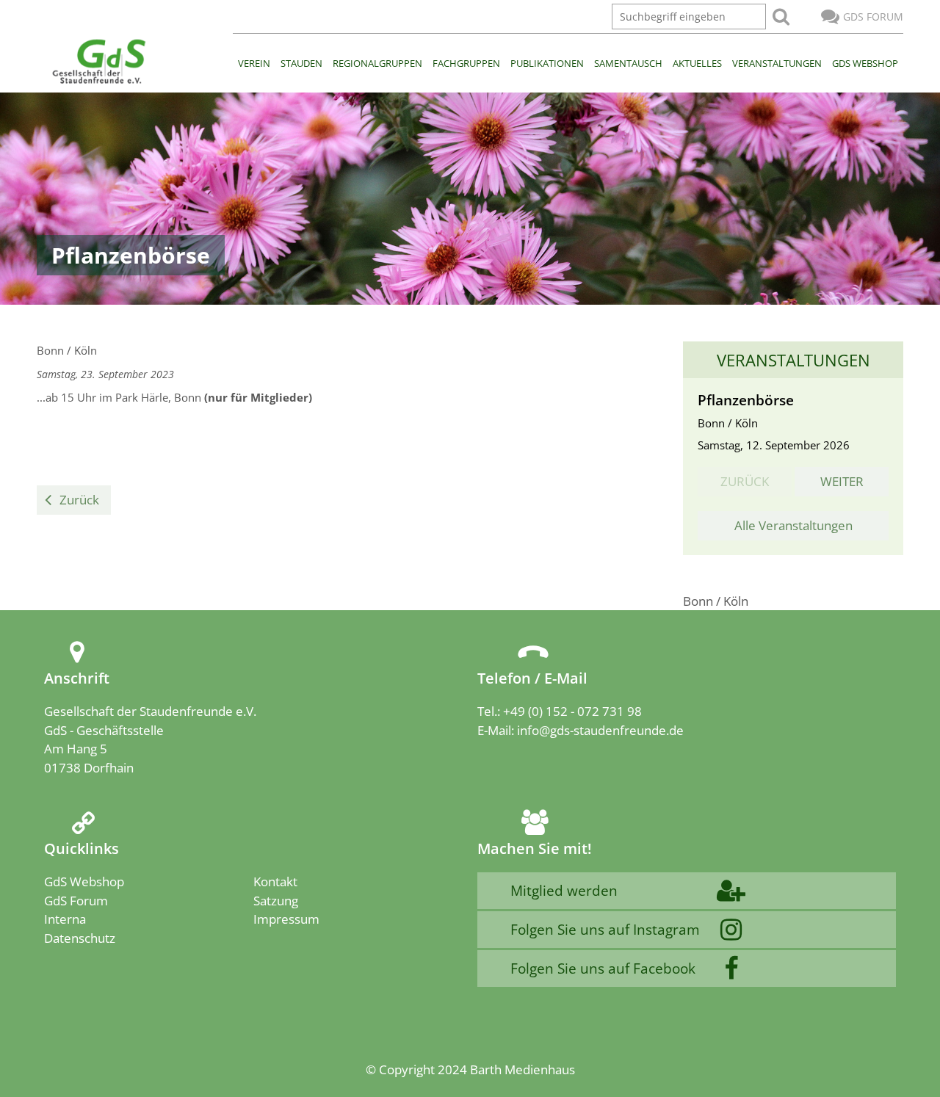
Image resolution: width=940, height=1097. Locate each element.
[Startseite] (98, 62)
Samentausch (628, 63)
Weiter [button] (842, 481)
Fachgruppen (466, 63)
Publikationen (547, 63)
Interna (65, 918)
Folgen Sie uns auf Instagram (605, 929)
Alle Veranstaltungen (793, 525)
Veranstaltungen (777, 63)
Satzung (275, 900)
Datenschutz (79, 938)
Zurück (79, 499)
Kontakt (275, 881)
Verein (254, 63)
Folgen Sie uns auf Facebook (602, 968)
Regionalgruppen (377, 63)
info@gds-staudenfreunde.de (600, 730)
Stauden (301, 63)
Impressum (286, 918)
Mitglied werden (564, 890)
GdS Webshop (865, 63)
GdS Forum (873, 16)
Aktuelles (697, 63)
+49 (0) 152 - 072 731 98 (572, 711)
